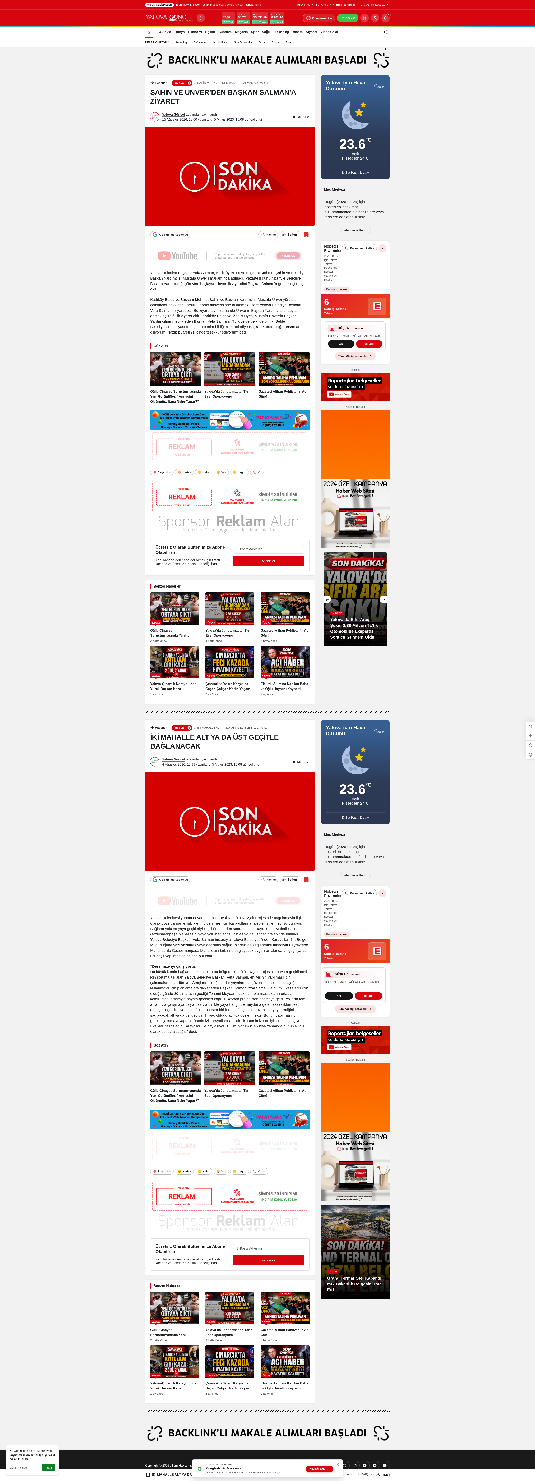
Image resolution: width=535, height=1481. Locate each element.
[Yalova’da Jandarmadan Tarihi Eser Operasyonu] (229, 378)
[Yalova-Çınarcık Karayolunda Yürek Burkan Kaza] (174, 671)
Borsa (275, 42)
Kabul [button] (48, 1467)
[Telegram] (375, 1466)
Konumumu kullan (362, 248)
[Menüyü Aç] (201, 18)
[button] (364, 18)
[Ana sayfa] (149, 32)
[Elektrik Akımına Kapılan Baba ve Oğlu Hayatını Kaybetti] (285, 671)
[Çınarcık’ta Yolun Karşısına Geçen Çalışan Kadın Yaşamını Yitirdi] (229, 671)
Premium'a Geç (322, 18)
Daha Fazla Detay (355, 172)
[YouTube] (365, 1466)
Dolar (262, 42)
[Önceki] (380, 42)
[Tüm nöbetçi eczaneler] (382, 248)
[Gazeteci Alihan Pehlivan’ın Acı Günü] (284, 378)
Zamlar (289, 42)
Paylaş (386, 1474)
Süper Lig (181, 42)
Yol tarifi (369, 349)
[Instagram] (355, 1466)
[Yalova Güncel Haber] (169, 17)
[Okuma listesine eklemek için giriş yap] (306, 234)
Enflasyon (200, 42)
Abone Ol (269, 561)
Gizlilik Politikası (19, 1467)
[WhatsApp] (385, 1466)
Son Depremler (243, 42)
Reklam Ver (348, 17)
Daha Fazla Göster (355, 230)
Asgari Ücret (219, 42)
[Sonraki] (385, 48)
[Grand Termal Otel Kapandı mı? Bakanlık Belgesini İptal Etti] (355, 1252)
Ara (341, 349)
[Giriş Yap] (375, 18)
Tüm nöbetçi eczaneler (352, 362)
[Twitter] (345, 1466)
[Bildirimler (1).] (530, 754)
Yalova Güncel (173, 114)
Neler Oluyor (156, 42)
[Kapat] (337, 1464)
